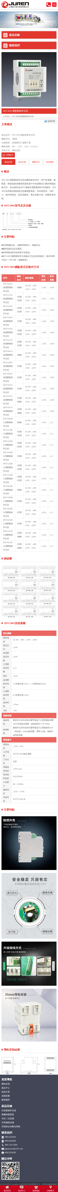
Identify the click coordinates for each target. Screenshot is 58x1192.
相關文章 (36, 162)
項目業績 (50, 162)
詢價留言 (9, 155)
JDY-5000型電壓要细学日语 (23, 116)
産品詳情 (8, 162)
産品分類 (22, 162)
